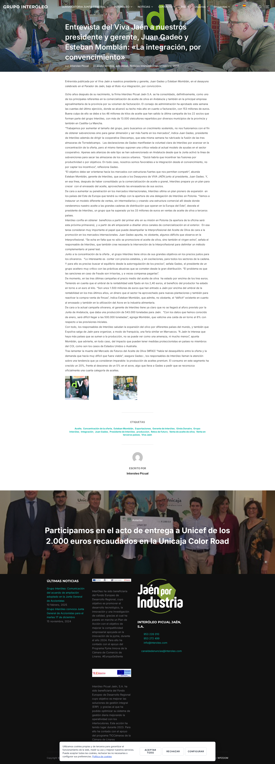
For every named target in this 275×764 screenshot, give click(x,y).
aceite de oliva (105, 65)
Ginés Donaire (184, 428)
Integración (87, 431)
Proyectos (220, 6)
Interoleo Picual (79, 65)
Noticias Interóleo (140, 65)
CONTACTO (165, 6)
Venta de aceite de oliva (182, 431)
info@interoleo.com (155, 642)
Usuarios (200, 6)
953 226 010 (151, 634)
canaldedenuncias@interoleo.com (161, 651)
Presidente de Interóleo (122, 431)
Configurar (196, 751)
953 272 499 (151, 638)
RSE (183, 6)
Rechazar (173, 751)
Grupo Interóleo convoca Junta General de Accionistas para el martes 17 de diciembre (65, 613)
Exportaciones (143, 428)
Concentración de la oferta (97, 428)
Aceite (78, 428)
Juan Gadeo (101, 431)
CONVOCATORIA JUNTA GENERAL (84, 6)
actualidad (122, 65)
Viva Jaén (146, 434)
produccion (143, 431)
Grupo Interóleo (25, 6)
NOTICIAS (144, 6)
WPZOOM (223, 758)
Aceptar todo (150, 751)
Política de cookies (102, 756)
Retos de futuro (159, 431)
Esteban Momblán (123, 428)
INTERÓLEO (121, 6)
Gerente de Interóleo (163, 428)
